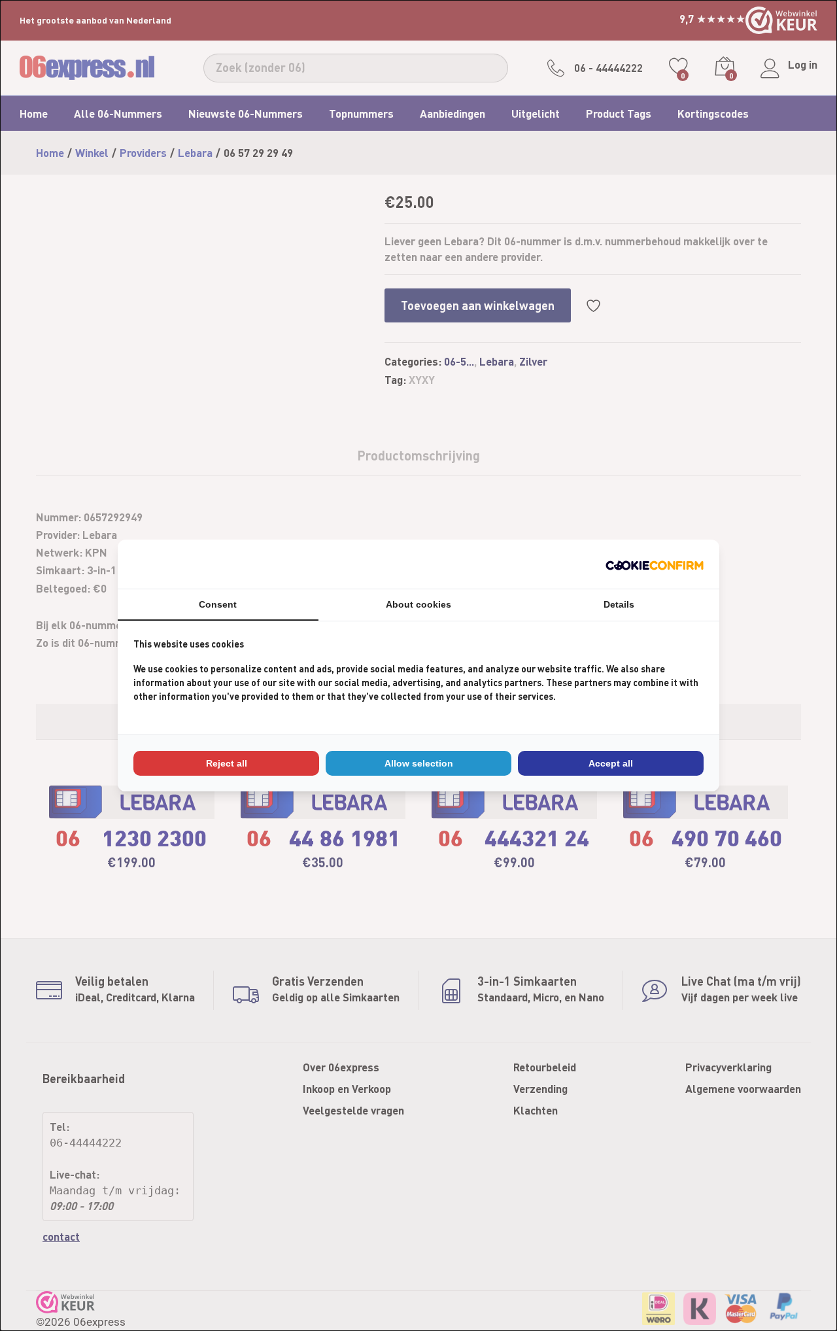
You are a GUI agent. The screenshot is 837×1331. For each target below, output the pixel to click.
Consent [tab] (218, 604)
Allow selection (418, 763)
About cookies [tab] (418, 604)
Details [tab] (619, 604)
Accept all (611, 763)
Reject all (226, 763)
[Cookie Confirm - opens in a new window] (655, 564)
